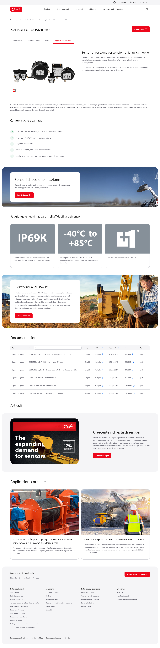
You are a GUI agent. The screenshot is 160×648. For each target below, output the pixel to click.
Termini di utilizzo (37, 638)
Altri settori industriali (18, 613)
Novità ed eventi (123, 596)
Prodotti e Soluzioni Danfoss (29, 20)
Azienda (120, 592)
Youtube (36, 578)
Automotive (14, 592)
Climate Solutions (87, 592)
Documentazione (33, 40)
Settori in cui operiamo (90, 589)
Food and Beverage (17, 610)
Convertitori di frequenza (90, 596)
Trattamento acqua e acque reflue (22, 627)
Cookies (67, 638)
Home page (14, 20)
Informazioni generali (54, 638)
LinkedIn (13, 578)
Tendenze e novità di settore (127, 599)
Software (49, 596)
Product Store (86, 606)
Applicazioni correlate (63, 40)
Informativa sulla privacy (19, 638)
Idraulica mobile (16, 620)
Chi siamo (121, 589)
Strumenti (50, 589)
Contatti (49, 610)
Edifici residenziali (16, 599)
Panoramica (17, 40)
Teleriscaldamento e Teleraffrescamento (24, 603)
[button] (132, 2)
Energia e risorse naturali (19, 606)
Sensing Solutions (46, 20)
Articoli (47, 40)
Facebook (26, 578)
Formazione (50, 606)
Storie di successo (52, 599)
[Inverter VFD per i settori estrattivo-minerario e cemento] (115, 512)
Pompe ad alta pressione (90, 599)
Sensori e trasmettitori (61, 20)
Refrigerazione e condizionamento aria (24, 624)
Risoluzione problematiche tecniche (59, 603)
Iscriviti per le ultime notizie (137, 574)
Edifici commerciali (17, 596)
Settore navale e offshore (19, 617)
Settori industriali (17, 589)
